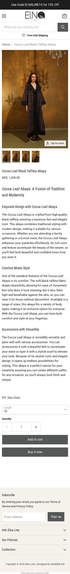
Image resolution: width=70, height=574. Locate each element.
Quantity (6, 418)
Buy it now (35, 452)
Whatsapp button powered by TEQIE (35, 573)
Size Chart (13, 397)
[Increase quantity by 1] (36, 427)
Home (6, 44)
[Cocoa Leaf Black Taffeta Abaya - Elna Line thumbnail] (6, 156)
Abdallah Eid (57, 564)
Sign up (56, 516)
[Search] (63, 27)
